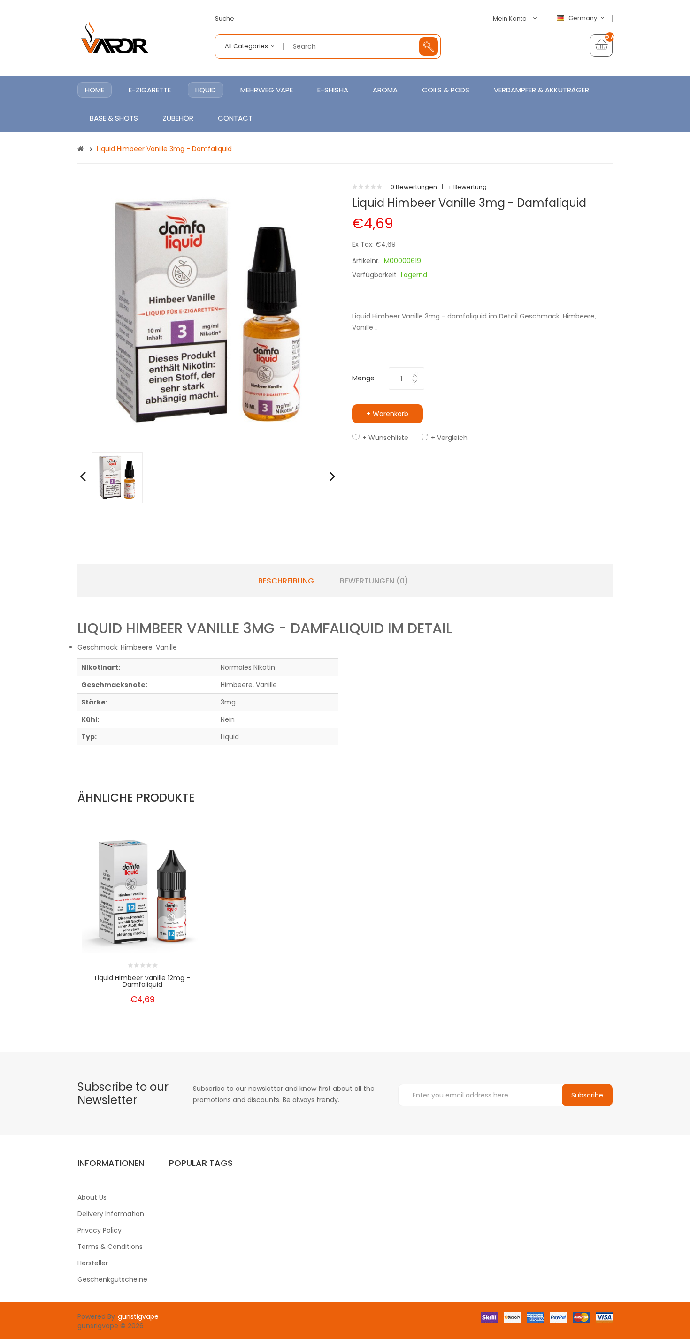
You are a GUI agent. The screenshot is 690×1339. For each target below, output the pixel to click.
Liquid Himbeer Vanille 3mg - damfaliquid (164, 148)
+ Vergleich (449, 437)
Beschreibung (286, 581)
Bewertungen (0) (374, 581)
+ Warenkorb (387, 413)
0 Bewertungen (414, 186)
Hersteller (92, 1263)
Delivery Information (110, 1213)
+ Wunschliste (385, 437)
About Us (92, 1197)
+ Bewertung (467, 186)
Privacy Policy (99, 1230)
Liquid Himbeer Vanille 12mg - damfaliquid (142, 981)
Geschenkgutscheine (112, 1279)
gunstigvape (138, 1316)
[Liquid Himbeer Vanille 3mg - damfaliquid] (117, 477)
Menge (363, 378)
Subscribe (587, 1095)
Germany (583, 18)
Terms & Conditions (110, 1246)
